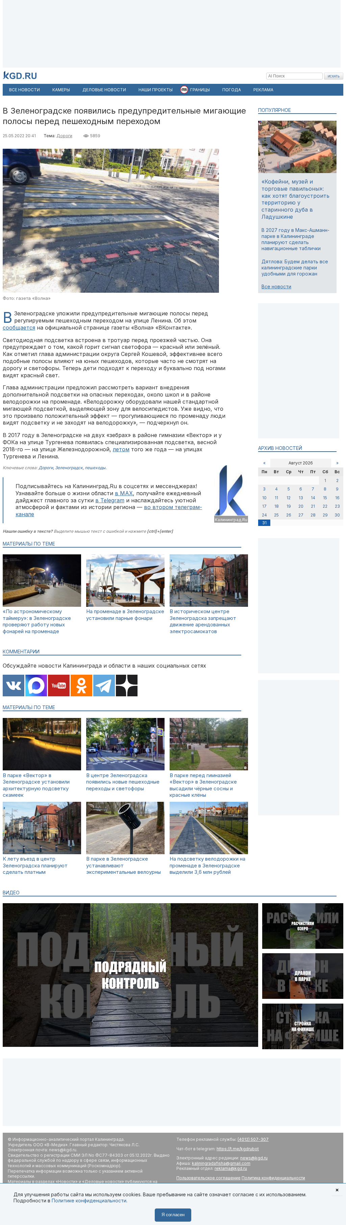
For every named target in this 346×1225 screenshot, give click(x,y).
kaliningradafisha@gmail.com (221, 1163)
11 (276, 497)
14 (313, 497)
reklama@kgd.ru (231, 1168)
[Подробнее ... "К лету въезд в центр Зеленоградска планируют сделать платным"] (42, 852)
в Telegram (109, 500)
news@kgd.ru (254, 1157)
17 (264, 506)
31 (264, 522)
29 (325, 515)
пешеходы (95, 467)
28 (313, 515)
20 (300, 506)
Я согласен (173, 1214)
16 (337, 497)
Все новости (276, 286)
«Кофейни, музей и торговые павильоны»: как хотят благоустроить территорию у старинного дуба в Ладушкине (295, 199)
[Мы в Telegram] (104, 686)
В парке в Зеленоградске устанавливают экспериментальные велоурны (123, 865)
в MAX (124, 493)
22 (325, 506)
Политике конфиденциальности (89, 1200)
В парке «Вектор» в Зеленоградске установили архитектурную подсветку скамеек (36, 785)
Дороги (64, 135)
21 (313, 506)
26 (288, 515)
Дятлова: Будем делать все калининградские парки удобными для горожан (295, 268)
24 (264, 515)
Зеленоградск (69, 467)
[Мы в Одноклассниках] (81, 686)
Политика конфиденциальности (273, 1177)
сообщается (19, 327)
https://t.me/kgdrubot (238, 1148)
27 (300, 515)
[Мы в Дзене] (127, 686)
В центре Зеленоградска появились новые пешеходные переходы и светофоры (122, 782)
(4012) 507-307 (253, 1139)
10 (264, 497)
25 (276, 515)
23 (337, 506)
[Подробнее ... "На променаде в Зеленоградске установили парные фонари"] (125, 605)
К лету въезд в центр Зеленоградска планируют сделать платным (35, 865)
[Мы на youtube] (59, 686)
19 (289, 506)
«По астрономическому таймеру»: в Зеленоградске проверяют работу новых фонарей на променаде (37, 621)
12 (289, 497)
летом (121, 449)
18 (276, 506)
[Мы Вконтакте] (13, 686)
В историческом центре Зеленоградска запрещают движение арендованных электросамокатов (203, 621)
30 (337, 515)
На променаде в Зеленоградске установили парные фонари (125, 614)
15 (325, 497)
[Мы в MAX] (36, 686)
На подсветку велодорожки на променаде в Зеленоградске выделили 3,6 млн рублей (207, 865)
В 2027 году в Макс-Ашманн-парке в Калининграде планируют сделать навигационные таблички (295, 239)
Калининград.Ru (231, 519)
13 (301, 497)
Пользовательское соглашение (208, 1177)
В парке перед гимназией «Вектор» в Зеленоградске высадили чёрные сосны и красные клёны (203, 785)
